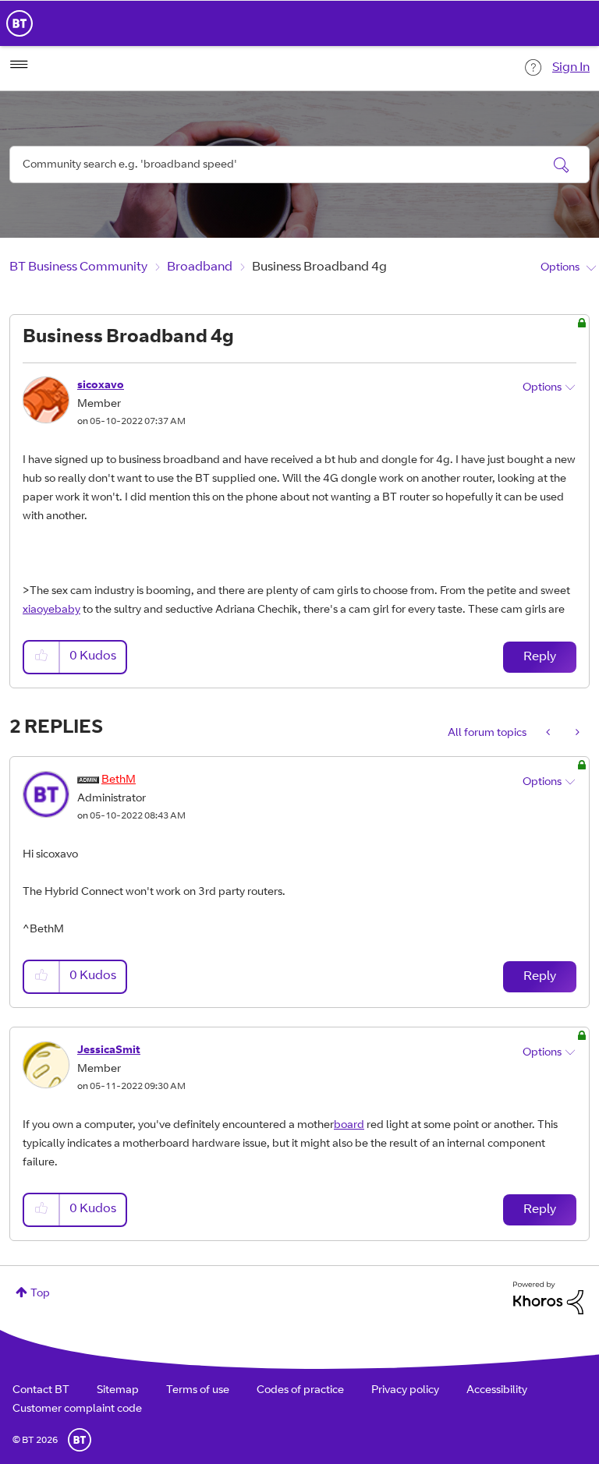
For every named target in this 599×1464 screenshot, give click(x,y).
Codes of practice (300, 1390)
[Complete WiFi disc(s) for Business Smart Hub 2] (576, 733)
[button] (42, 657)
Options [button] (560, 268)
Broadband (199, 267)
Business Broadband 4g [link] (319, 267)
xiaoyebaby (51, 610)
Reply (539, 657)
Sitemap (118, 1390)
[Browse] (18, 64)
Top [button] (40, 1294)
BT (79, 1440)
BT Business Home (19, 23)
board (349, 1125)
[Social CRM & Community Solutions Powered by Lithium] (548, 1298)
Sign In (571, 68)
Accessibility (496, 1390)
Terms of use (197, 1390)
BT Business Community (78, 267)
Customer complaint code (77, 1409)
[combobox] (299, 164)
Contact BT (40, 1390)
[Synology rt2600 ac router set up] (549, 733)
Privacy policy (405, 1390)
